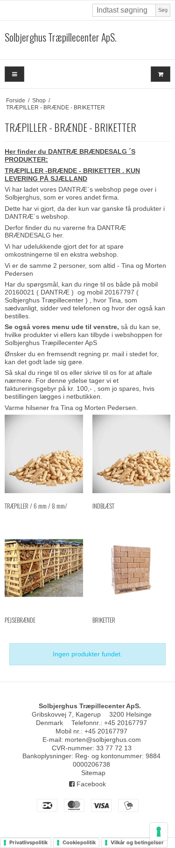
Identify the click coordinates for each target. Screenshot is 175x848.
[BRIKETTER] (131, 568)
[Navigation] (14, 74)
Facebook (90, 784)
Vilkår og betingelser (137, 842)
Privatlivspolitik (28, 842)
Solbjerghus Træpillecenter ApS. (61, 37)
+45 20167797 (125, 722)
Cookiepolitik (79, 842)
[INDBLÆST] (131, 454)
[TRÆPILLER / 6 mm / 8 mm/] (44, 454)
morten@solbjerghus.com (103, 739)
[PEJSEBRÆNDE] (44, 568)
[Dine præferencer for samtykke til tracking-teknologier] (159, 832)
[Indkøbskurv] (160, 74)
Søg (163, 10)
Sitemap (93, 772)
